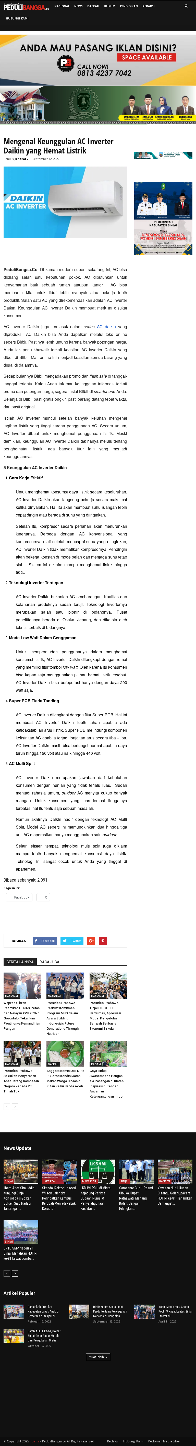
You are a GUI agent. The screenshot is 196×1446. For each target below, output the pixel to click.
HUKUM (109, 6)
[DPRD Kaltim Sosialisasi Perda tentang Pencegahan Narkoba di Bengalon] (79, 1312)
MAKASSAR (89, 1181)
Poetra (35, 1441)
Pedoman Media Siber (164, 1441)
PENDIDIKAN (129, 6)
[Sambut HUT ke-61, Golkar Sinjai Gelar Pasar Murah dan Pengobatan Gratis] (14, 1336)
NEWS (78, 6)
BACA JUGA (49, 962)
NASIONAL (62, 6)
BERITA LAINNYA (20, 962)
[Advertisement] (65, 252)
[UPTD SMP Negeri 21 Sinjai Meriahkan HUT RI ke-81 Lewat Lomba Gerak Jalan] (21, 1232)
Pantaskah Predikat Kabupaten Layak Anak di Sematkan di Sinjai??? (43, 1311)
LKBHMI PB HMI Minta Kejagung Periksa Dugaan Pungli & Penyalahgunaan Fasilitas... (96, 1198)
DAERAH (93, 6)
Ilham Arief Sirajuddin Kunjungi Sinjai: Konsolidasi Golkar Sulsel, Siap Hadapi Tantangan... (19, 1198)
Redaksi (148, 6)
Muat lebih (96, 1357)
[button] (186, 6)
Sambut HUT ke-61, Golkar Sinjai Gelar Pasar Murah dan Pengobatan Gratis (44, 1335)
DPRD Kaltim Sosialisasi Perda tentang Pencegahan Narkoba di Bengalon (110, 1311)
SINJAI (9, 1181)
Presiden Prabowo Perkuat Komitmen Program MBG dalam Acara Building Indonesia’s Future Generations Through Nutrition (62, 1018)
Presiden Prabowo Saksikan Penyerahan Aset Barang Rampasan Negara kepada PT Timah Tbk (21, 1081)
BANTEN (164, 1181)
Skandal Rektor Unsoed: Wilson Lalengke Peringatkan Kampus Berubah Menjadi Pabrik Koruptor (59, 1198)
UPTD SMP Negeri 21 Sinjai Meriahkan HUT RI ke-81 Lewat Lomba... (20, 1253)
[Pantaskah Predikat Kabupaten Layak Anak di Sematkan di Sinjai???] (14, 1312)
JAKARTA (49, 1181)
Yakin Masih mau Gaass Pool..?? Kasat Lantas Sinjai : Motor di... (175, 1311)
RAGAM (96, 1064)
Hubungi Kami (17, 18)
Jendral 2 (21, 159)
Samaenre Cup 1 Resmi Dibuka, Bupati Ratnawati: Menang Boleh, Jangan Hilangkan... (136, 1198)
